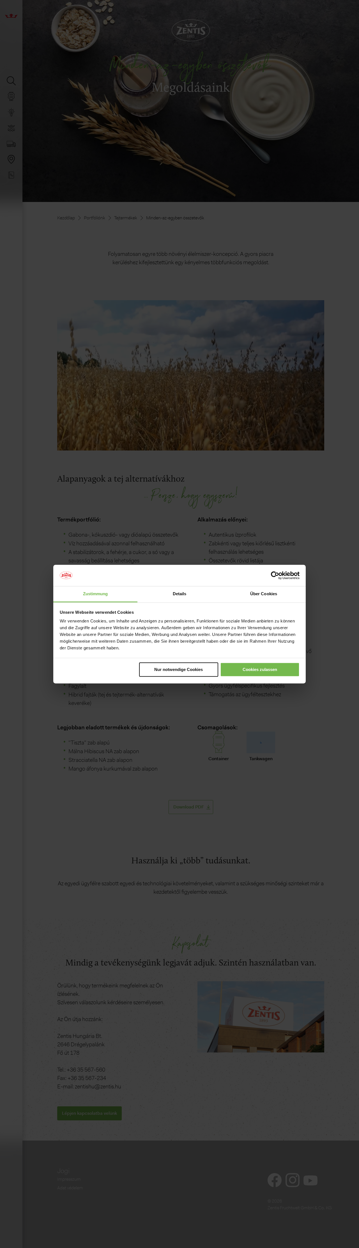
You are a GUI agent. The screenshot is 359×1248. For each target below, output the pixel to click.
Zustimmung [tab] (95, 594)
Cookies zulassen (260, 669)
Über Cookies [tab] (263, 594)
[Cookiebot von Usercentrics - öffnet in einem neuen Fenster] (275, 575)
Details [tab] (180, 594)
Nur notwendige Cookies (178, 669)
